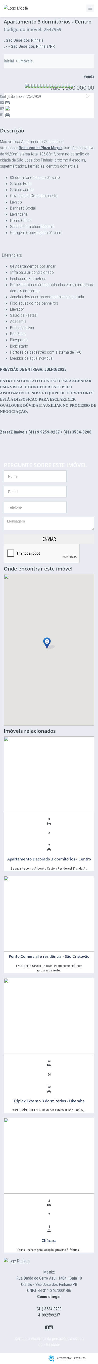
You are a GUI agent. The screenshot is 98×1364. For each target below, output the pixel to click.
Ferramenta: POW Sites (71, 1358)
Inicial (9, 61)
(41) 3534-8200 (49, 1308)
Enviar (49, 539)
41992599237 (49, 1314)
